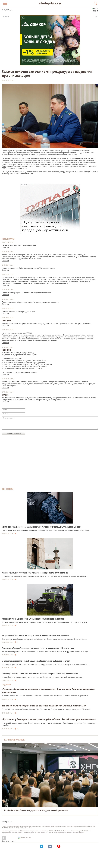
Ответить (5, 247)
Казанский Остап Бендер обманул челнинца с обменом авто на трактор (33, 618)
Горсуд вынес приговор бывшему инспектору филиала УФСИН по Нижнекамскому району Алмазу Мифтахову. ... (47, 530)
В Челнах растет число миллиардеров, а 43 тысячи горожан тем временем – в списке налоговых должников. (45, 696)
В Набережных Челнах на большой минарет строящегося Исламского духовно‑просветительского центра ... (45, 576)
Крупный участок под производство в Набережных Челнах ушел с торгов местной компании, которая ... (43, 677)
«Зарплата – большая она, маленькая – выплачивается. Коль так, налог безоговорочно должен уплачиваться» (48, 691)
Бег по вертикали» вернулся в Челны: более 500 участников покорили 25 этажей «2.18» (44, 705)
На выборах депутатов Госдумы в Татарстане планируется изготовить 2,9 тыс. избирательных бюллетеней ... (45, 664)
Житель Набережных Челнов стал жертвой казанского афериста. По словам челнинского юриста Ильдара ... (45, 622)
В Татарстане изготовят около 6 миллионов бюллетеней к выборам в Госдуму (36, 660)
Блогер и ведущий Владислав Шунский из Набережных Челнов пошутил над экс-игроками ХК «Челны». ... (44, 639)
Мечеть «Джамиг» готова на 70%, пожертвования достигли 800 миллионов (35, 572)
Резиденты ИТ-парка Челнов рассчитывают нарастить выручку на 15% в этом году (38, 648)
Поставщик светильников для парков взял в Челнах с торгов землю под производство (40, 673)
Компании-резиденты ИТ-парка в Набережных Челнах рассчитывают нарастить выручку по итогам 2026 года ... (46, 652)
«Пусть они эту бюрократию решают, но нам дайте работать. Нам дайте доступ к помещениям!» (49, 719)
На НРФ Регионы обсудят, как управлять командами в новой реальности (36, 810)
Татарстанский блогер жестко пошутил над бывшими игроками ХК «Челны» (35, 635)
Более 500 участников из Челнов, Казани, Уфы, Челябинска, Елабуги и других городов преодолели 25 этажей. (46, 709)
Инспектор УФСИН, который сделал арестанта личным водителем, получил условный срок (41, 526)
